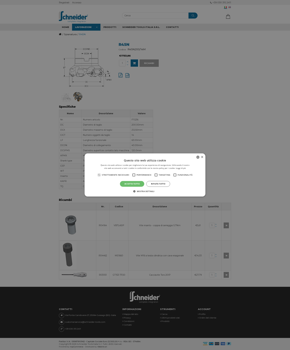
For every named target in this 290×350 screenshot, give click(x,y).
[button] (144, 191)
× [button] (202, 157)
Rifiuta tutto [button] (158, 184)
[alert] (145, 175)
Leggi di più (181, 168)
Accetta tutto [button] (132, 184)
